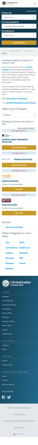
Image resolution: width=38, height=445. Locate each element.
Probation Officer (8, 321)
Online (4, 349)
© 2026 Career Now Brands (19, 408)
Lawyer (4, 330)
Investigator (6, 309)
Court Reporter (7, 301)
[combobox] (19, 17)
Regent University (23, 159)
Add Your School (8, 384)
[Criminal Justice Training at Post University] (8, 200)
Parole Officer (7, 313)
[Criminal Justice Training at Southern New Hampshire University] (8, 135)
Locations (5, 345)
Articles (4, 361)
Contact (5, 380)
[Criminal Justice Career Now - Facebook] (3, 397)
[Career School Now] (19, 434)
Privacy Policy (19, 414)
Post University (9, 205)
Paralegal (5, 297)
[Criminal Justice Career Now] (10, 3)
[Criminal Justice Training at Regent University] (8, 159)
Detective (5, 317)
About (4, 376)
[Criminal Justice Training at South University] (8, 176)
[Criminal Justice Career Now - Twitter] (9, 397)
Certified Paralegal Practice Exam (20, 103)
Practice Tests (7, 365)
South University (10, 181)
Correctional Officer (9, 305)
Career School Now (14, 227)
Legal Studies (7, 334)
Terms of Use (19, 427)
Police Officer (7, 326)
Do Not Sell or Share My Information (19, 421)
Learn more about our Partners (25, 128)
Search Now (19, 43)
